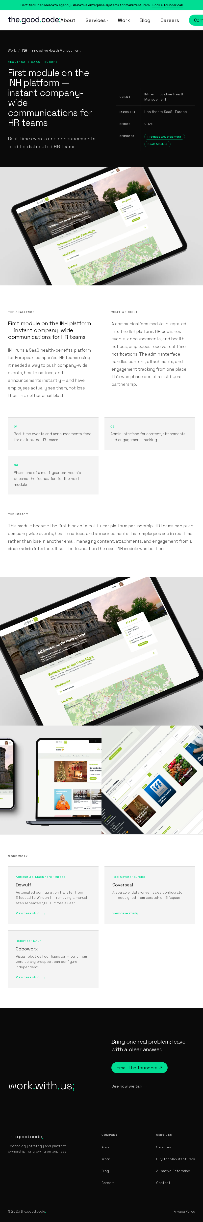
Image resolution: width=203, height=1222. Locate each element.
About (68, 20)
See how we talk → (129, 1086)
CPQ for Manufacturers (175, 1159)
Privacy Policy (184, 1211)
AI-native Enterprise (173, 1171)
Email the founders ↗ (139, 1068)
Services (96, 20)
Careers (169, 20)
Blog (145, 20)
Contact (163, 1182)
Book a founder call (167, 5)
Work (124, 20)
